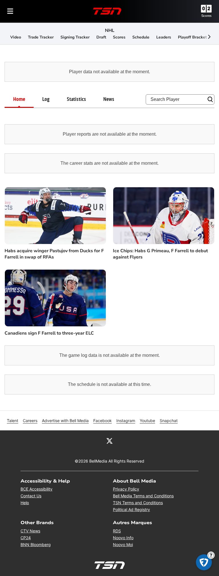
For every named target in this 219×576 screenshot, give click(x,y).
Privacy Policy (126, 489)
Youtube (147, 420)
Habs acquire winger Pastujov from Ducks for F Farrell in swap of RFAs (54, 254)
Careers (30, 420)
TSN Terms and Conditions (138, 502)
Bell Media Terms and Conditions (143, 495)
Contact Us (31, 495)
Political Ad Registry (131, 509)
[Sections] (10, 11)
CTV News (30, 530)
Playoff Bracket (192, 37)
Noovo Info (123, 537)
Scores (206, 15)
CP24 (26, 537)
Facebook (102, 420)
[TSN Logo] (107, 11)
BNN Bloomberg (36, 544)
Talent (12, 420)
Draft (101, 37)
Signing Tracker (75, 37)
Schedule (140, 37)
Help (25, 502)
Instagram (125, 420)
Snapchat (169, 420)
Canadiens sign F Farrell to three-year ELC (49, 333)
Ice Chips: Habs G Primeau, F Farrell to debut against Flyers (160, 254)
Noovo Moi (123, 544)
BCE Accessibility (36, 489)
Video (15, 37)
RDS (117, 530)
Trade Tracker (41, 37)
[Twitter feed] (109, 440)
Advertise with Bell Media (65, 420)
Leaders (163, 37)
